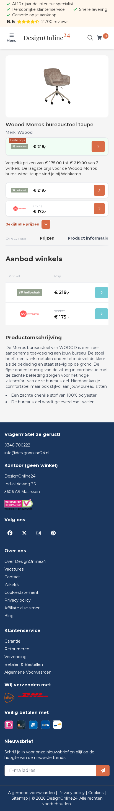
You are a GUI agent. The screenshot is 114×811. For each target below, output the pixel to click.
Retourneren (16, 648)
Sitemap (20, 798)
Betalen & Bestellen (23, 664)
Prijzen (47, 238)
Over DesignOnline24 (25, 561)
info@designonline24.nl (26, 452)
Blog (9, 615)
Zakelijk (11, 584)
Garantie (12, 641)
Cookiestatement (21, 592)
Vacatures (14, 569)
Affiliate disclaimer (22, 607)
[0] (100, 37)
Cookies (96, 792)
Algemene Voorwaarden (27, 672)
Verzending (15, 656)
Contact (12, 576)
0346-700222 (17, 445)
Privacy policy (17, 600)
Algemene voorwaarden (32, 792)
